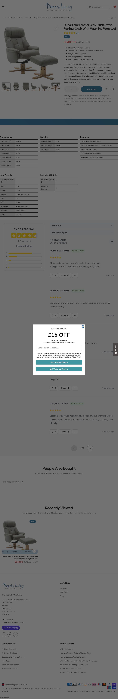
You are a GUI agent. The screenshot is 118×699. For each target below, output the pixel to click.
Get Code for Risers (59, 362)
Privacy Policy (76, 357)
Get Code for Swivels (59, 369)
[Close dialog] (83, 326)
